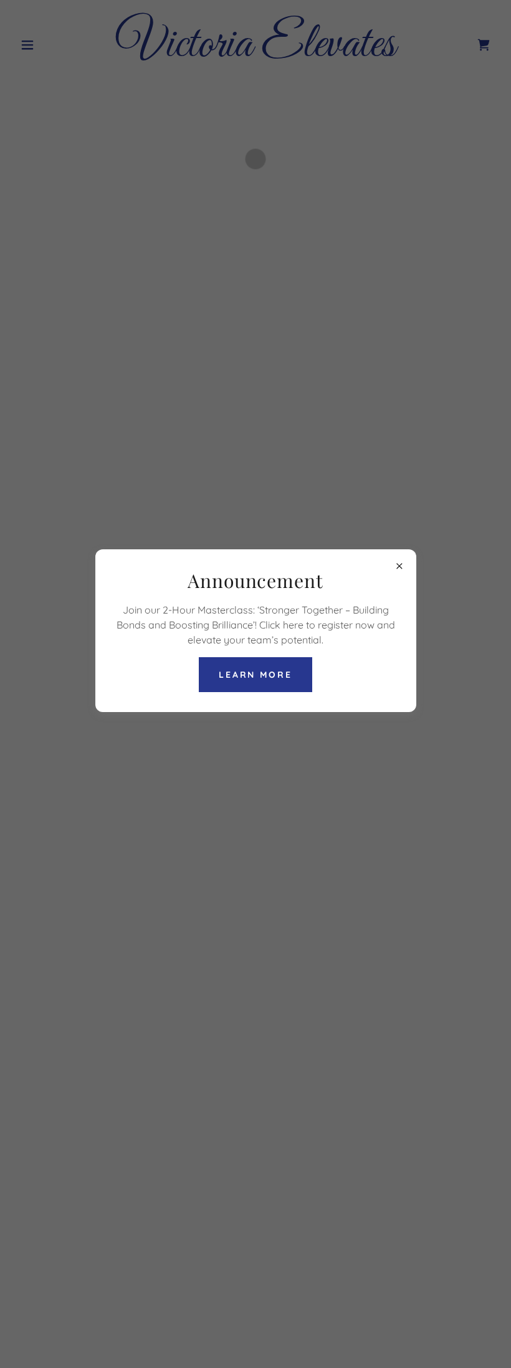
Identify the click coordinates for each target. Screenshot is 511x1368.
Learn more (256, 674)
